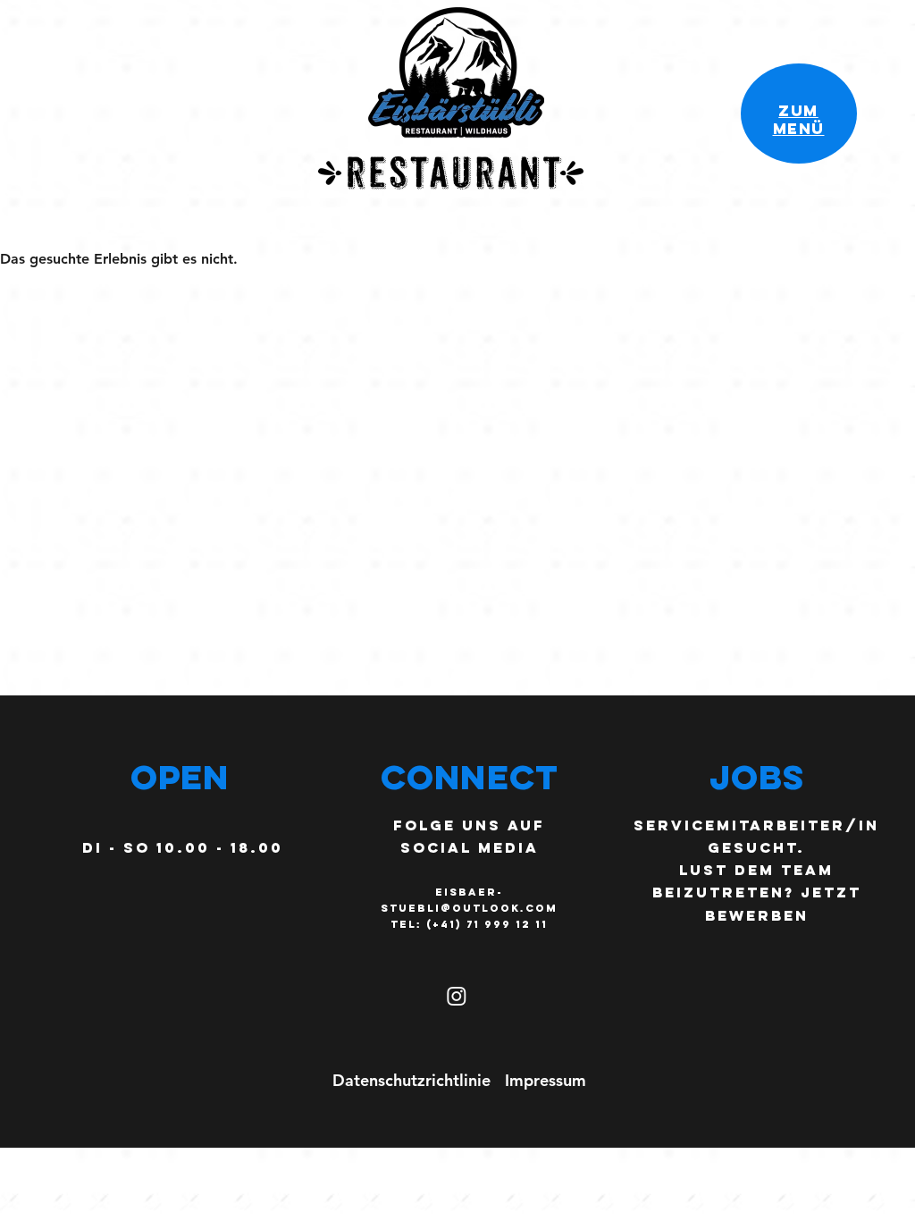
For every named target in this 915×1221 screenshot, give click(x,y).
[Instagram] (456, 995)
